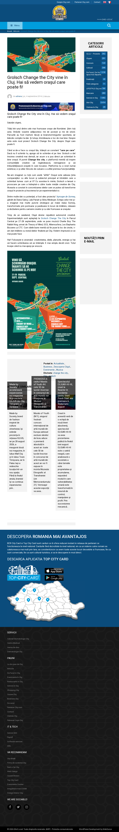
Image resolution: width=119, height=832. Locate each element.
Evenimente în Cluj (14, 677)
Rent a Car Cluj (13, 767)
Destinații (90, 79)
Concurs (89, 63)
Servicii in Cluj (92, 98)
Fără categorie (92, 84)
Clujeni (89, 58)
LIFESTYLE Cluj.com (94, 88)
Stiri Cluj (89, 102)
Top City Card (12, 780)
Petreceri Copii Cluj (15, 720)
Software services (14, 741)
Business (48, 366)
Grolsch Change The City (53, 218)
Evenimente (49, 369)
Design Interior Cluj (15, 793)
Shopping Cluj (13, 690)
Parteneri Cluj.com (82, 2)
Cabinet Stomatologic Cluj (18, 639)
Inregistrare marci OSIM (17, 789)
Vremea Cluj (12, 716)
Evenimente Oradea (15, 784)
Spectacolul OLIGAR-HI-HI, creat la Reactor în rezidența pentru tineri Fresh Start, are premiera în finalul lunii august (65, 394)
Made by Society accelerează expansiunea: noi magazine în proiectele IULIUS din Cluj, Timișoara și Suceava (17, 395)
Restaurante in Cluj (15, 682)
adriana (19, 96)
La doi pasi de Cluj (15, 664)
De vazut (11, 703)
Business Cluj (12, 699)
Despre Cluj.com (63, 2)
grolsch (52, 376)
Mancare (90, 93)
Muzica (59, 369)
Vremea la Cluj (92, 107)
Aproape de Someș (65, 196)
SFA (9, 746)
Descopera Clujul (62, 366)
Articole (16, 31)
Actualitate (59, 363)
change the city (60, 373)
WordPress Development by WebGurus (95, 829)
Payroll (10, 737)
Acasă (9, 31)
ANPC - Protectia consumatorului (59, 829)
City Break (11, 758)
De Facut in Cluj (13, 673)
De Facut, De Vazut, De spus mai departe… (95, 73)
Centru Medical (13, 643)
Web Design (12, 771)
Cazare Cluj (12, 694)
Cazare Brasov (13, 776)
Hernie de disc (13, 647)
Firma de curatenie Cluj (16, 763)
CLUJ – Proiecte (93, 54)
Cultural (89, 68)
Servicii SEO (12, 733)
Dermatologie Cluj (14, 652)
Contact (97, 2)
